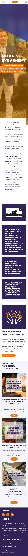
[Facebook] (3, 514)
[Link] (3, 2)
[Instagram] (7, 514)
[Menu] (26, 2)
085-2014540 (5, 550)
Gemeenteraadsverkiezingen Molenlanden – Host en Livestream (14, 402)
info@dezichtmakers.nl (8, 552)
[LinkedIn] (12, 514)
